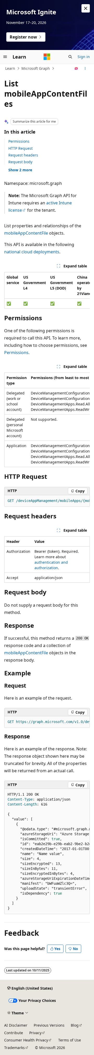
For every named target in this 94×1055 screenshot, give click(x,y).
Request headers (23, 155)
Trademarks (14, 1047)
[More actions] (85, 68)
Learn (10, 68)
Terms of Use (69, 1040)
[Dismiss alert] (85, 8)
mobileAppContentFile (26, 233)
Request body (20, 161)
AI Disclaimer (15, 1025)
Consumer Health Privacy (26, 1040)
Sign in (84, 56)
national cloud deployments (31, 252)
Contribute (13, 1032)
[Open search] (70, 56)
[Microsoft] (47, 56)
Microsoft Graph (35, 68)
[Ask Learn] (76, 68)
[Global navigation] (5, 56)
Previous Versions (49, 1025)
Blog (75, 1025)
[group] (47, 290)
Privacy (35, 1032)
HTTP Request (20, 148)
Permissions (19, 141)
